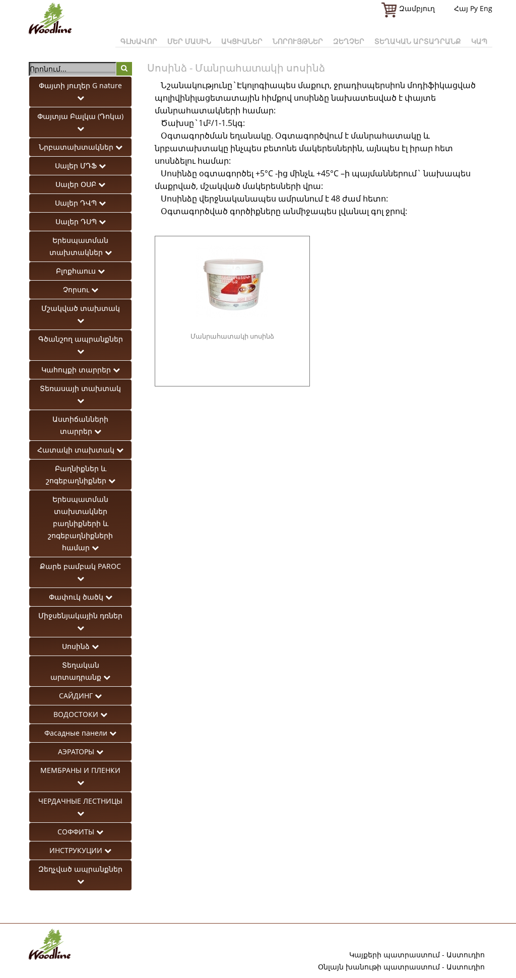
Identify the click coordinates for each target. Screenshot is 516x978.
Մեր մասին (189, 41)
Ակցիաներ (242, 41)
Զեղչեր (348, 41)
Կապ (479, 41)
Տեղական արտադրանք (417, 41)
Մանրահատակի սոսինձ (232, 336)
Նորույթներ (298, 41)
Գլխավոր (138, 41)
